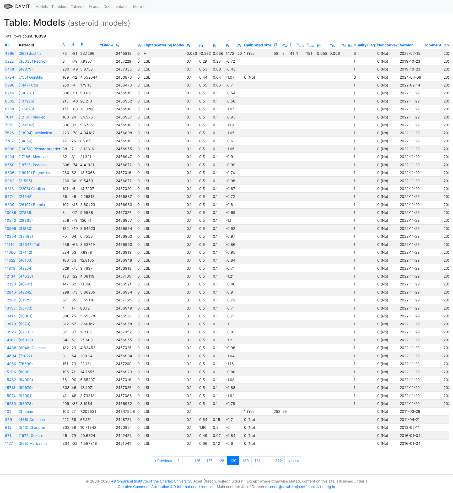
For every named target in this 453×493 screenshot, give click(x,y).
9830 (9, 204)
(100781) (26, 93)
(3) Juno (26, 411)
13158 (10, 308)
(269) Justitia (30, 53)
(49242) (26, 292)
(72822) (25, 356)
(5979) (24, 324)
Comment (432, 45)
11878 (10, 268)
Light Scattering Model (164, 45)
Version (407, 45)
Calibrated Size (257, 45)
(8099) (25, 372)
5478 (9, 69)
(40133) (26, 260)
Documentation (117, 6)
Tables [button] (76, 6)
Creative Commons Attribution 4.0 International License (165, 486)
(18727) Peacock (33, 164)
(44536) (26, 276)
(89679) (26, 387)
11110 (10, 244)
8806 (9, 172)
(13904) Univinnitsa (35, 133)
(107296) (26, 101)
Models (41, 6)
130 (245, 460)
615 (8, 427)
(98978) (26, 403)
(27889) (26, 212)
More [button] (137, 6)
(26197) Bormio (32, 204)
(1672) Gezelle (31, 435)
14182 (10, 340)
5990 (9, 85)
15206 (10, 372)
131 (258, 460)
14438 (10, 347)
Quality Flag (364, 45)
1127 (9, 443)
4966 (9, 53)
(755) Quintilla (31, 77)
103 (8, 411)
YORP (105, 45)
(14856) (26, 141)
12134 (10, 276)
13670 (10, 324)
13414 (10, 316)
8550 (9, 164)
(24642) (26, 196)
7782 (9, 141)
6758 (9, 109)
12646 (10, 292)
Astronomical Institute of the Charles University (151, 481)
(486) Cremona (32, 419)
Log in (330, 486)
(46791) (25, 284)
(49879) (26, 69)
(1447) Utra (28, 85)
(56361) (26, 316)
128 (221, 460)
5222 (9, 61)
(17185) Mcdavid (33, 156)
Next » (293, 460)
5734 (9, 77)
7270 (9, 125)
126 (197, 460)
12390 (10, 284)
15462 (10, 379)
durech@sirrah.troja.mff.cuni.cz (293, 486)
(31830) (26, 228)
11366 (10, 252)
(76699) (26, 363)
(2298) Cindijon (32, 188)
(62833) (26, 332)
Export (94, 6)
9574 (9, 196)
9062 (9, 180)
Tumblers (59, 6)
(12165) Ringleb (32, 117)
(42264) (26, 268)
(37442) (25, 252)
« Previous (163, 460)
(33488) (26, 236)
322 (278, 460)
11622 (10, 260)
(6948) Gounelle (32, 347)
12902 (10, 300)
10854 (10, 236)
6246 (9, 93)
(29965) (26, 220)
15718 (10, 387)
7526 (9, 133)
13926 (10, 332)
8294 (9, 156)
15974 (10, 395)
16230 (10, 403)
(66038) (26, 340)
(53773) (26, 308)
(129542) (26, 125)
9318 (9, 188)
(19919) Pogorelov (34, 172)
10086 (10, 212)
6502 (9, 101)
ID (7, 45)
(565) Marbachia (33, 443)
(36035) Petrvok (33, 61)
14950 (10, 363)
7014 (9, 117)
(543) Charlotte (32, 427)
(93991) (26, 395)
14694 (10, 356)
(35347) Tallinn (32, 244)
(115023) (26, 109)
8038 (9, 149)
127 (209, 460)
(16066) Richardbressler (39, 149)
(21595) (25, 180)
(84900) (26, 379)
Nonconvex (387, 45)
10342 (10, 220)
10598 (10, 228)
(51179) (25, 300)
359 (8, 419)
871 (8, 435)
